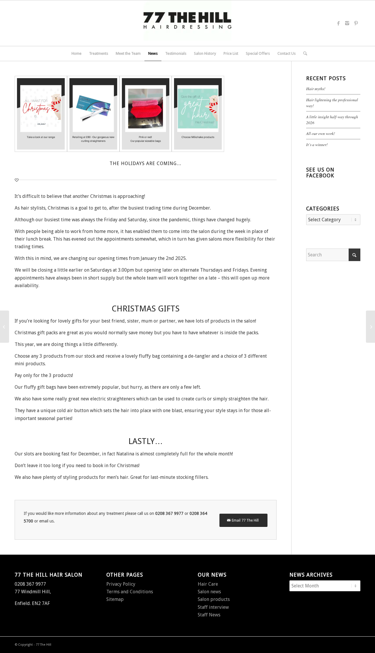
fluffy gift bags (40, 387)
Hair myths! (315, 88)
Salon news (209, 591)
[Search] (303, 53)
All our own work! (320, 133)
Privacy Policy (120, 584)
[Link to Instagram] (347, 23)
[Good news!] (4, 327)
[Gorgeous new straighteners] (93, 114)
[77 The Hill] (187, 23)
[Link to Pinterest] (356, 23)
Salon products (214, 599)
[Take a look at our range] (41, 114)
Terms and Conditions (129, 591)
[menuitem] (76, 53)
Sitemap (115, 599)
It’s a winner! (317, 144)
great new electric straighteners (101, 399)
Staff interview (213, 607)
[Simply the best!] (370, 327)
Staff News (209, 615)
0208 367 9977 (169, 513)
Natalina (125, 454)
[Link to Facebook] (338, 23)
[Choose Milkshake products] (198, 114)
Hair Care (208, 584)
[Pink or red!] (146, 114)
